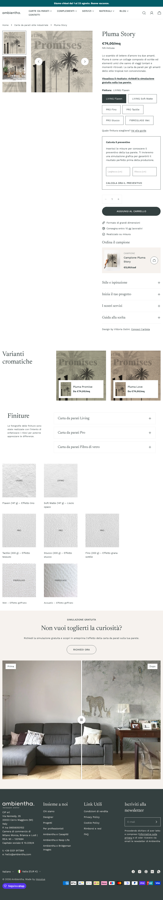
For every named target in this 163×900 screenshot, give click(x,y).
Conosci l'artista (140, 329)
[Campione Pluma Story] (112, 260)
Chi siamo (48, 811)
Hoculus (40, 879)
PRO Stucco (113, 120)
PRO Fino (111, 109)
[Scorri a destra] (85, 61)
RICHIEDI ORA (81, 649)
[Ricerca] (144, 13)
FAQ (86, 834)
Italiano (6, 871)
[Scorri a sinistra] (39, 61)
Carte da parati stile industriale (31, 25)
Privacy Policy (92, 817)
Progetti (47, 822)
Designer (48, 817)
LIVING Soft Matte (142, 98)
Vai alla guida (138, 130)
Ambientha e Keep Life (56, 840)
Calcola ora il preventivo (124, 183)
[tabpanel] (108, 376)
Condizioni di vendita (96, 811)
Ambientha (17, 879)
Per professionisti (53, 828)
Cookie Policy (91, 822)
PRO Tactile (132, 109)
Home (5, 25)
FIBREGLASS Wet (139, 120)
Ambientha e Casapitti (55, 834)
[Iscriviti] (156, 822)
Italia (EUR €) (30, 871)
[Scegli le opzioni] (154, 260)
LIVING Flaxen (114, 98)
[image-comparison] (81, 719)
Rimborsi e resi (92, 828)
